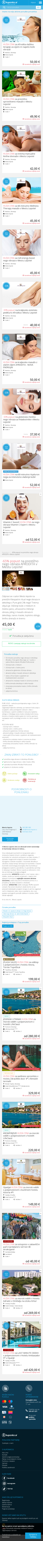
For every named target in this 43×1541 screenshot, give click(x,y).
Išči (38, 7)
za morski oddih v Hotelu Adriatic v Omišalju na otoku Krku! (21, 1299)
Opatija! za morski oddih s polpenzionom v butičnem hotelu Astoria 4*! (21, 1190)
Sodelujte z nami (7, 1443)
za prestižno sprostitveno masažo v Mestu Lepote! (17, 102)
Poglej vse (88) (7, 926)
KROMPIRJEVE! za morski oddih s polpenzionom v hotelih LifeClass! (21, 1136)
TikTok (10, 1489)
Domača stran (27, 832)
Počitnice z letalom (8, 1461)
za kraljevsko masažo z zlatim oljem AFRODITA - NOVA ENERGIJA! (20, 365)
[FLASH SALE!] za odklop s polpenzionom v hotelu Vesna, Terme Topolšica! (21, 965)
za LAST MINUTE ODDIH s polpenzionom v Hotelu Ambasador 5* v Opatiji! (21, 1355)
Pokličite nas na (34, 1410)
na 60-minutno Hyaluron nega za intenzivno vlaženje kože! (21, 475)
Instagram (11, 1483)
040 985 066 (26, 827)
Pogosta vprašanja (8, 1509)
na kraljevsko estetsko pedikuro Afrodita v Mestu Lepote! (20, 311)
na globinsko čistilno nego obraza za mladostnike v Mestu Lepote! (21, 419)
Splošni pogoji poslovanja (10, 1457)
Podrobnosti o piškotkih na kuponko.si (11, 1536)
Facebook (11, 1478)
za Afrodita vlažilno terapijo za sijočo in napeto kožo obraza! (19, 47)
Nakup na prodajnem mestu (11, 1459)
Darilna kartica (7, 1505)
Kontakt (4, 1455)
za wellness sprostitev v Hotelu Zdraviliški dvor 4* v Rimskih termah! (20, 1079)
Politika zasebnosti (8, 1467)
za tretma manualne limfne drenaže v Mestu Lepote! (19, 155)
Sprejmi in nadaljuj (33, 1535)
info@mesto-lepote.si (29, 830)
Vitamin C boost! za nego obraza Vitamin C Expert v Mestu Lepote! (21, 525)
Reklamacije (6, 1507)
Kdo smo (5, 1453)
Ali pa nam (32, 1417)
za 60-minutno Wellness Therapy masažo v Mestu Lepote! (21, 207)
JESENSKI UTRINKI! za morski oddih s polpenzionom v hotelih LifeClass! (19, 1022)
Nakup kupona (7, 1502)
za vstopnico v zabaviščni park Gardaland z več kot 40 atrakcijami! (21, 1247)
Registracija (6, 1500)
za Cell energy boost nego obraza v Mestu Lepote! (19, 259)
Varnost (4, 1463)
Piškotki (4, 1465)
